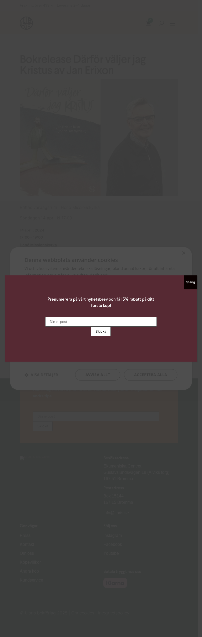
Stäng (190, 282)
